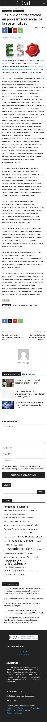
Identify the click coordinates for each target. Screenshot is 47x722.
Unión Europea (28, 571)
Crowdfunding (32, 529)
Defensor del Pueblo (22, 533)
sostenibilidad (7, 308)
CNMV (23, 8)
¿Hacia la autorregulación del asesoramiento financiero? (24, 599)
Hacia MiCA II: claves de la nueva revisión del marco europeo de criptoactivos (29, 405)
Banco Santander (11, 521)
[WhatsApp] (20, 30)
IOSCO (20, 545)
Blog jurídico (23, 651)
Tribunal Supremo (13, 570)
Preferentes (29, 553)
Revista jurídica (23, 655)
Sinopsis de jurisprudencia (15, 562)
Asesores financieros (29, 510)
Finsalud (38, 541)
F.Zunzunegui (9, 27)
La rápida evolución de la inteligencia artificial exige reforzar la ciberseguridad (30, 394)
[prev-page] (3, 413)
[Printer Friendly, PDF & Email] (6, 300)
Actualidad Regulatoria (16, 507)
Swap (5, 567)
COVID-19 (23, 529)
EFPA (21, 536)
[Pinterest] (15, 30)
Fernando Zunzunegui (12, 37)
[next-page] (7, 413)
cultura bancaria (9, 533)
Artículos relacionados (12, 374)
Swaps (11, 567)
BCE (29, 522)
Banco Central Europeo (17, 514)
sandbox (22, 557)
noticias (38, 549)
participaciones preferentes (14, 553)
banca (6, 514)
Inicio (4, 8)
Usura (37, 571)
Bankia (23, 521)
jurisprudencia (14, 548)
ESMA (39, 536)
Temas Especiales (13, 8)
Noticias (21, 11)
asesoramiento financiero (12, 510)
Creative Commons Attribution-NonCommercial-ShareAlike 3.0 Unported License (23, 710)
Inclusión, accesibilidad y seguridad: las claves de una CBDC (12, 337)
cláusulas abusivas (10, 525)
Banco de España (12, 517)
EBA (32, 533)
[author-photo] (23, 359)
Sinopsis (33, 556)
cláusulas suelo (24, 525)
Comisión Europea (11, 529)
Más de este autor (28, 374)
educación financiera (10, 537)
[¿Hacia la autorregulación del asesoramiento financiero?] (8, 383)
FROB (15, 545)
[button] (4, 3)
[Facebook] (4, 30)
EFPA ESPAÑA (29, 537)
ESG (31, 305)
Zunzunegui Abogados (14, 574)
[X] (10, 30)
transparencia (19, 567)
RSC (35, 305)
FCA (5, 541)
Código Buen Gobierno (20, 305)
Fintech (8, 544)
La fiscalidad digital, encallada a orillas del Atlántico (37, 337)
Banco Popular (27, 518)
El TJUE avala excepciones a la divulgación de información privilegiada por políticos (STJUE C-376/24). (24, 612)
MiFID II (30, 549)
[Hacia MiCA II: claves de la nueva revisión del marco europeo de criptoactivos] (8, 405)
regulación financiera (11, 557)
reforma (30, 66)
